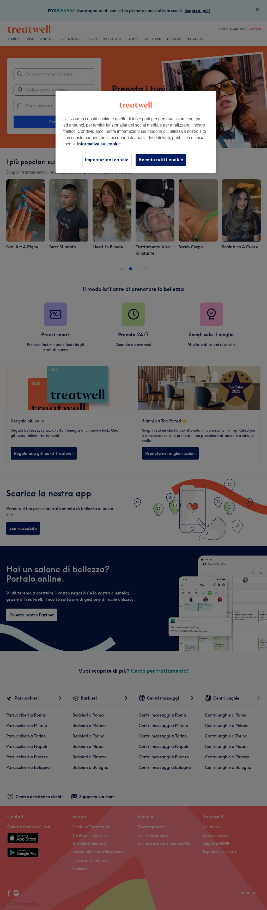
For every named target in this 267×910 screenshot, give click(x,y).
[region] (136, 132)
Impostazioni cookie (107, 160)
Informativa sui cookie (99, 144)
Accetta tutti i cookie (160, 160)
